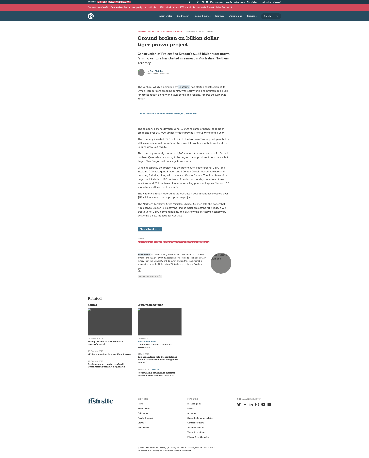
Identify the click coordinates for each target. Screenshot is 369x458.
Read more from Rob (148, 276)
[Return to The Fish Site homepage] (100, 403)
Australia (203, 242)
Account (277, 2)
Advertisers (239, 2)
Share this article (148, 229)
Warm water (165, 16)
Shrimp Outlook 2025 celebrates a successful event (105, 343)
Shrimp (142, 32)
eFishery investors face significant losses (109, 354)
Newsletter (252, 2)
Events (229, 2)
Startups (219, 16)
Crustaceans (145, 242)
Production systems (160, 32)
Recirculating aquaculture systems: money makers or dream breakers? (156, 374)
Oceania (191, 242)
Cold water (183, 16)
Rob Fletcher (157, 71)
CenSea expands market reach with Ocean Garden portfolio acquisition (106, 365)
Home (140, 403)
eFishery (102, 2)
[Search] (271, 16)
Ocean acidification (119, 2)
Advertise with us (195, 427)
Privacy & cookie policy (198, 437)
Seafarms (184, 87)
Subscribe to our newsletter (200, 418)
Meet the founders (147, 341)
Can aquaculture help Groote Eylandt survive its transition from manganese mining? (158, 360)
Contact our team (195, 422)
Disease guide (216, 2)
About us (191, 413)
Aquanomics (235, 16)
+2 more (177, 32)
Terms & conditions (196, 432)
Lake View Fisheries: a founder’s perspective (155, 345)
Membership (265, 2)
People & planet (202, 16)
